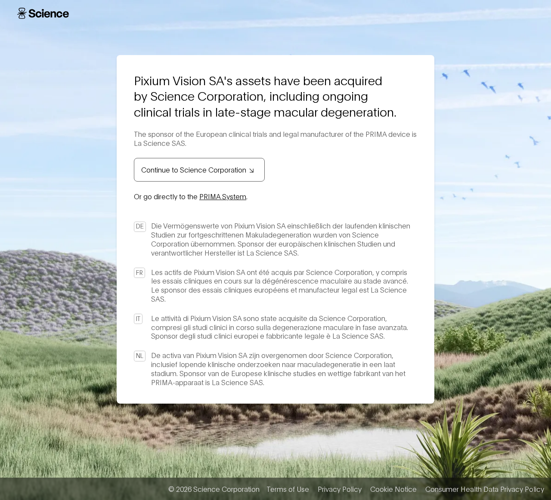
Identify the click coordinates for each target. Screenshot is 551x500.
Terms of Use (287, 489)
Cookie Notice (393, 489)
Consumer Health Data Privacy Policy (484, 489)
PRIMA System (222, 196)
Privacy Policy (340, 489)
